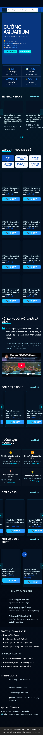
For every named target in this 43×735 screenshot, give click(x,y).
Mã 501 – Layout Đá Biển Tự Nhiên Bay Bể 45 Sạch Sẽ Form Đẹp (31, 259)
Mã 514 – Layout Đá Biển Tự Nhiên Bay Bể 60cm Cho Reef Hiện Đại (31, 225)
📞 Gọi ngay (11, 199)
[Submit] (39, 10)
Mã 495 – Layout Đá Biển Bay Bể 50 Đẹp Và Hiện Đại (10, 292)
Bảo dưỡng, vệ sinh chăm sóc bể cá (17, 666)
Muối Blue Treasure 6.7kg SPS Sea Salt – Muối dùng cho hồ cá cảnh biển (18, 572)
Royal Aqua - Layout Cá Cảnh (15, 639)
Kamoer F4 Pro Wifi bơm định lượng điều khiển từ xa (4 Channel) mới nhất (30, 414)
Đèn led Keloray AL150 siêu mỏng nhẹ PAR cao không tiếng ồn (32, 523)
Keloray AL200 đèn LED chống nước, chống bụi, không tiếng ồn (10, 523)
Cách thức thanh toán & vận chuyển (18, 659)
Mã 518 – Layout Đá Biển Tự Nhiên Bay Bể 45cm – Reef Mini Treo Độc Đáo (10, 225)
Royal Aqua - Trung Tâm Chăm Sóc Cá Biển (21, 647)
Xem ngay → (14, 463)
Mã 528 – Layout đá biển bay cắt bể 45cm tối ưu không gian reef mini (10, 191)
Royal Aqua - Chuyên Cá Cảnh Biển (17, 643)
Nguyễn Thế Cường (11, 635)
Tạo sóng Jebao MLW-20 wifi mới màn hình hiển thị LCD (9, 413)
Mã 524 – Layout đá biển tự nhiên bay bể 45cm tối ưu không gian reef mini (31, 191)
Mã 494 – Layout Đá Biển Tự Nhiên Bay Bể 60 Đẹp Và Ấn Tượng (31, 293)
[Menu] (3, 3)
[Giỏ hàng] (40, 3)
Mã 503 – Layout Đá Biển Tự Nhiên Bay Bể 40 (10, 258)
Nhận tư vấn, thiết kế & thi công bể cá (18, 663)
